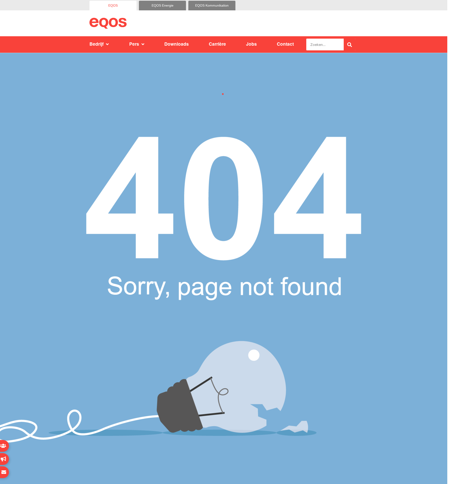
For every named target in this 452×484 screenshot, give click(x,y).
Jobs (251, 44)
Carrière (217, 44)
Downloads (176, 44)
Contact (285, 44)
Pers (134, 44)
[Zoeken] (349, 44)
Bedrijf (96, 44)
